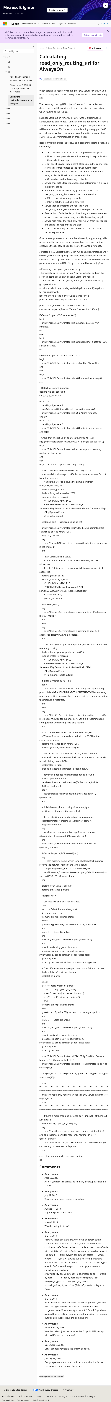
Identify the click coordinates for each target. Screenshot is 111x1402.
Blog (39, 1396)
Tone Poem (68, 48)
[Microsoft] (5, 23)
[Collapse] (33, 46)
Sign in (104, 23)
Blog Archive (54, 48)
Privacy (62, 1396)
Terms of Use (8, 1400)
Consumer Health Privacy (82, 1396)
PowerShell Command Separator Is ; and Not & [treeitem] (21, 78)
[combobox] (18, 51)
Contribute (51, 1396)
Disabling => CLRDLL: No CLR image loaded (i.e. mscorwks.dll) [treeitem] (21, 88)
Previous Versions (25, 1396)
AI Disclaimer (8, 1396)
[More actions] (106, 48)
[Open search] (97, 23)
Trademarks (22, 1400)
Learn (42, 48)
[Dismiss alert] (105, 5)
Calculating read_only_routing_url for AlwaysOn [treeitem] (21, 100)
